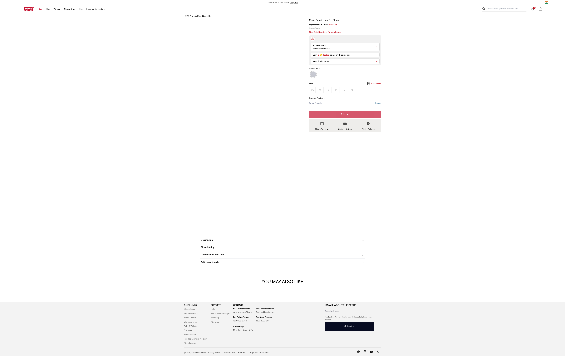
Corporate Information (259, 352)
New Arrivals (69, 9)
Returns (241, 352)
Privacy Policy (358, 317)
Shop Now (294, 3)
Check (377, 103)
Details (330, 317)
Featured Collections (95, 9)
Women (57, 9)
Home (186, 16)
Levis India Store (198, 352)
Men (48, 9)
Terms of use (229, 352)
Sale (40, 9)
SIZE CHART (376, 83)
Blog (81, 9)
